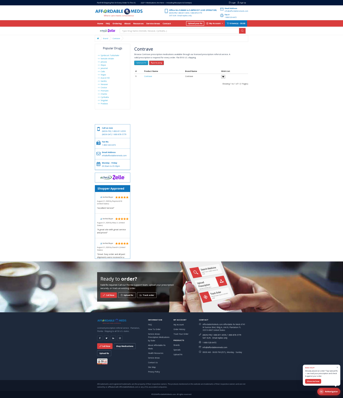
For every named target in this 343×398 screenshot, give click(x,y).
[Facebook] (99, 338)
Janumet (104, 68)
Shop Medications (124, 346)
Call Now (105, 346)
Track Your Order (181, 334)
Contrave (116, 38)
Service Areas (153, 23)
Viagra (103, 74)
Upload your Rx (195, 23)
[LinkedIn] (113, 338)
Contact (167, 23)
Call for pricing (157, 63)
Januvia (103, 62)
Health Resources (155, 353)
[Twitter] (106, 338)
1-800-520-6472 (209, 342)
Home (100, 23)
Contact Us (153, 362)
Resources (138, 23)
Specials (177, 349)
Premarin (104, 90)
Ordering (117, 23)
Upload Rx (104, 353)
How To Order (154, 329)
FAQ (108, 23)
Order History (179, 329)
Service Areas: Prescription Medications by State (158, 337)
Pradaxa (104, 103)
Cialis (102, 71)
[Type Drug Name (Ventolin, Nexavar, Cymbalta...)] (242, 31)
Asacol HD (105, 78)
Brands (177, 345)
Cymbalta (104, 97)
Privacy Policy (154, 371)
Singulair (104, 100)
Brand (105, 38)
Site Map (152, 367)
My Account (179, 324)
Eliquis (103, 65)
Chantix (103, 94)
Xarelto (103, 81)
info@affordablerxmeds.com (215, 347)
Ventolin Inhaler (107, 58)
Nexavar (104, 84)
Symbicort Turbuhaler (109, 55)
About (127, 23)
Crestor (103, 87)
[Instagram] (120, 338)
